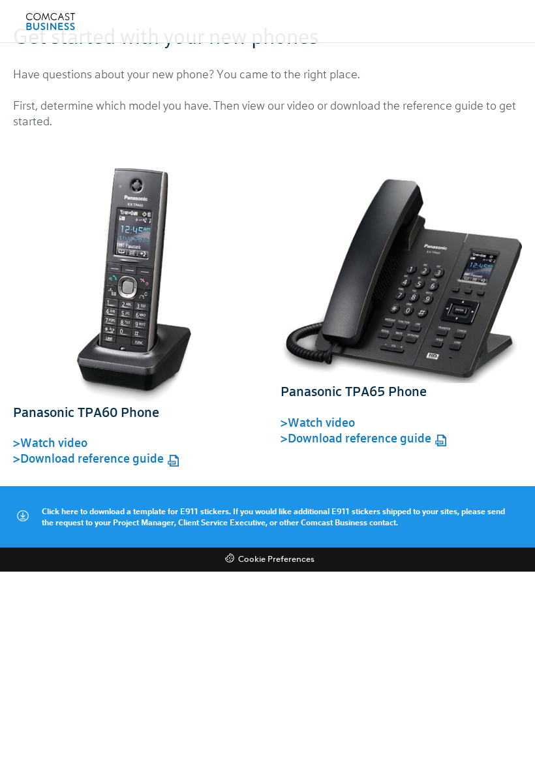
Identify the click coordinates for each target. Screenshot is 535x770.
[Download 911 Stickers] (22, 516)
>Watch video (50, 442)
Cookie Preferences (276, 559)
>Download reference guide (88, 458)
